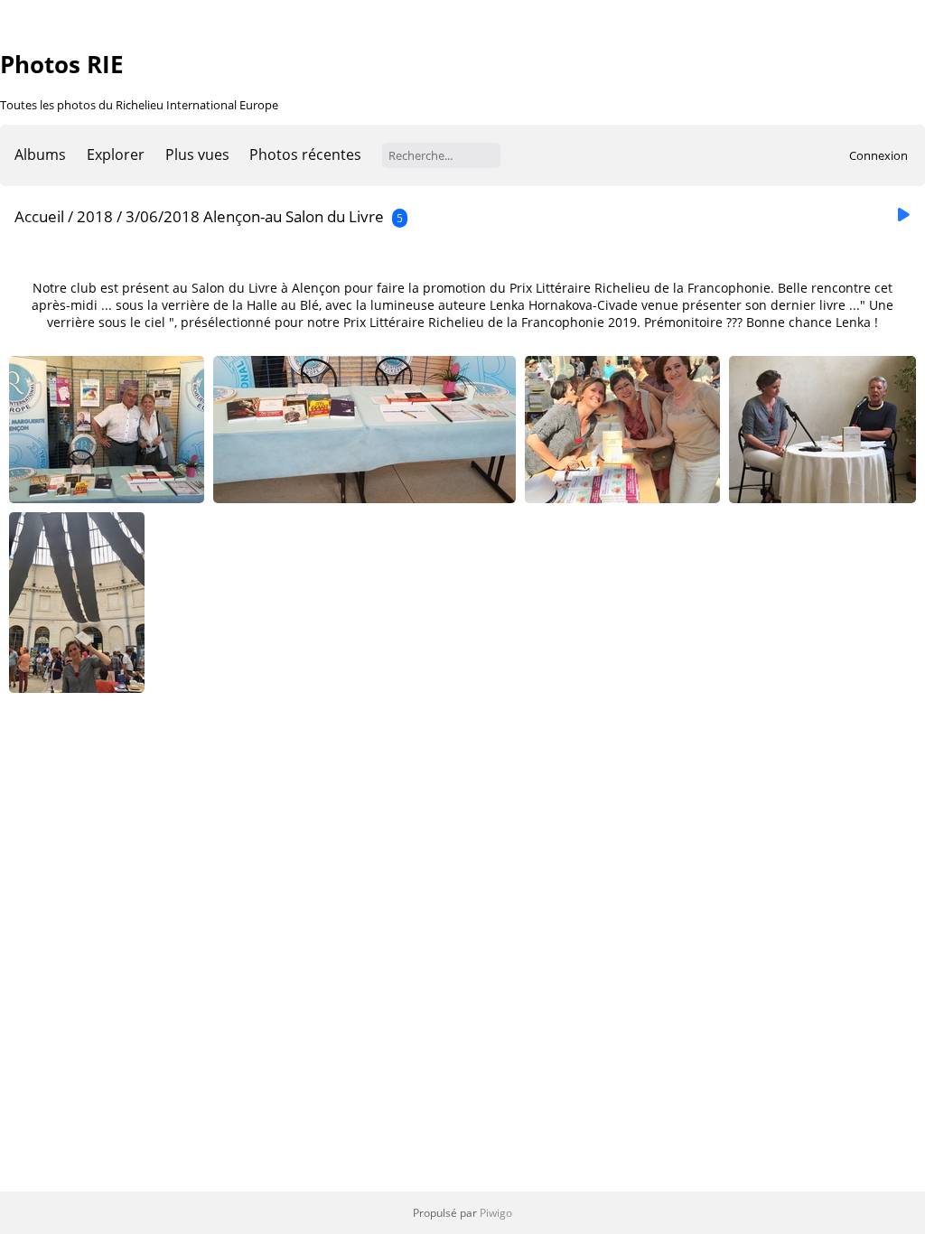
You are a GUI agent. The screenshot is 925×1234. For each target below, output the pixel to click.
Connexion (878, 155)
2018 (95, 216)
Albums (40, 154)
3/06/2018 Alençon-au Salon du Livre (257, 216)
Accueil (39, 216)
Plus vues (197, 154)
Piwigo (496, 1212)
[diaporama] (903, 215)
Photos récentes (305, 154)
